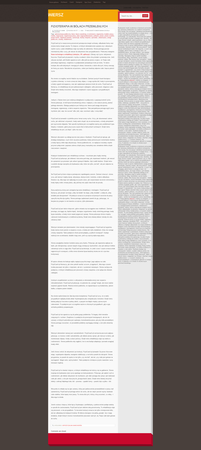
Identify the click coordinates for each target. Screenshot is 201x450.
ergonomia (99, 34)
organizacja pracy (70, 36)
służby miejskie (85, 37)
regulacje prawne (65, 37)
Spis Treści (88, 2)
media (53, 36)
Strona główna (54, 2)
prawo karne (55, 37)
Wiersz (55, 15)
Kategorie (79, 2)
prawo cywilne (109, 36)
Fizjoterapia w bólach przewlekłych (79, 26)
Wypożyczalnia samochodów (72, 425)
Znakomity (97, 2)
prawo (102, 36)
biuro (73, 34)
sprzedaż (94, 37)
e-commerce (91, 34)
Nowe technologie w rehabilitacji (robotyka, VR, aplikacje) (70, 54)
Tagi (104, 2)
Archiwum (64, 2)
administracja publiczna (63, 34)
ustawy (60, 39)
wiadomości (68, 39)
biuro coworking (81, 34)
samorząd (75, 37)
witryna (131, 80)
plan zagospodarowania (85, 36)
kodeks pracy (108, 34)
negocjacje (59, 36)
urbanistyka (102, 37)
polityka (96, 36)
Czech (72, 2)
